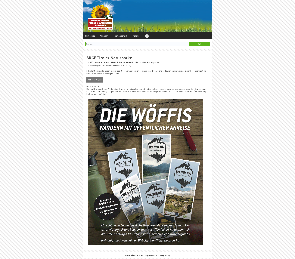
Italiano (136, 36)
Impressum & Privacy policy (157, 255)
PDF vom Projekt (95, 80)
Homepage (90, 36)
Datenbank (104, 36)
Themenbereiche (121, 36)
